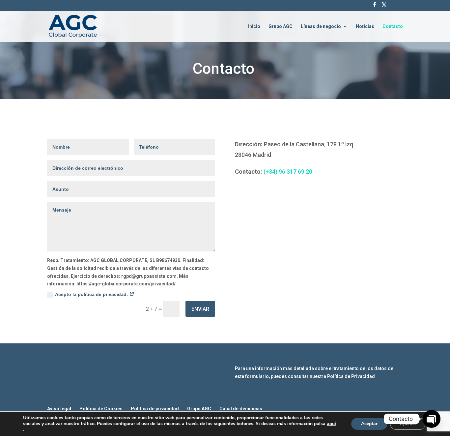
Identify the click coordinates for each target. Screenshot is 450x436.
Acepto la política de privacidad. (92, 294)
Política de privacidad (155, 408)
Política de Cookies (101, 408)
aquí (331, 424)
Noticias (365, 26)
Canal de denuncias (240, 408)
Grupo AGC (280, 26)
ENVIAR (200, 309)
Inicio (254, 26)
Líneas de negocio (321, 26)
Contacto (392, 26)
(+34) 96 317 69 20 (288, 171)
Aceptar (369, 424)
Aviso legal (59, 408)
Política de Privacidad (351, 376)
